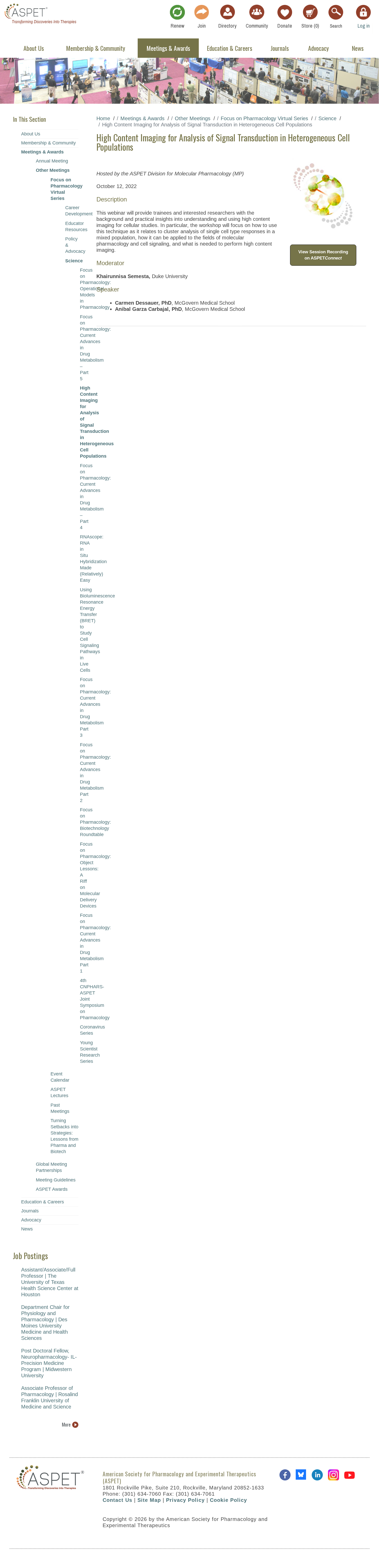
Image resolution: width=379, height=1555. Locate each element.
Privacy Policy (185, 1500)
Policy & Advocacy (71, 245)
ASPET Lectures (59, 1092)
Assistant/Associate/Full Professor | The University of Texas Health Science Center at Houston (49, 1282)
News (27, 1229)
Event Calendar (60, 1077)
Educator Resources (71, 226)
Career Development (71, 210)
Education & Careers (42, 1201)
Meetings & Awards (42, 152)
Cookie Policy (228, 1500)
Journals (30, 1210)
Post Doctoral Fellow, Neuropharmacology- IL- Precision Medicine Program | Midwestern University (49, 1363)
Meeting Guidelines (56, 1180)
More (66, 1424)
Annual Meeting (52, 161)
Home (103, 118)
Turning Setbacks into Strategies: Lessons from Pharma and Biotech (64, 1136)
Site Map (149, 1500)
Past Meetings (60, 1108)
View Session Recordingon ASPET (323, 255)
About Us (30, 133)
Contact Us (117, 1500)
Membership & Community (48, 142)
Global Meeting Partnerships (51, 1167)
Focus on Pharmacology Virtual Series (64, 189)
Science (71, 260)
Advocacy (31, 1219)
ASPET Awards (52, 1189)
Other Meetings (53, 170)
